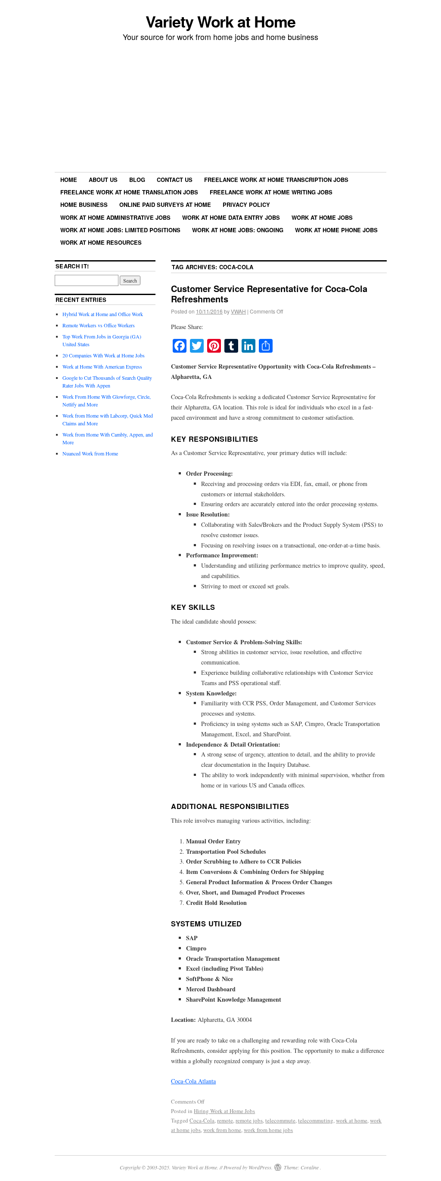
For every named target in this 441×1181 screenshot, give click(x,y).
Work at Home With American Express (102, 366)
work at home (351, 1120)
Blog (137, 179)
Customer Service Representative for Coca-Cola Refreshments (269, 293)
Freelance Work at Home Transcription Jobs (276, 179)
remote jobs (249, 1120)
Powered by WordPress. (248, 1167)
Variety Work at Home (220, 21)
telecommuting (315, 1120)
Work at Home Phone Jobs (336, 230)
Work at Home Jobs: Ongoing (237, 230)
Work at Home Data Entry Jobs (231, 217)
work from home (222, 1130)
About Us (103, 179)
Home (68, 179)
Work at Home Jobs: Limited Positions (120, 230)
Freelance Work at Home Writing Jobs (271, 192)
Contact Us (175, 179)
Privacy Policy (246, 204)
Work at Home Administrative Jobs (115, 217)
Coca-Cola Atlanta (193, 1081)
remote (225, 1120)
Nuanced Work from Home (90, 453)
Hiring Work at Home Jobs (224, 1111)
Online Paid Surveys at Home (165, 204)
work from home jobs (268, 1130)
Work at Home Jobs (322, 217)
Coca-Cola (201, 1120)
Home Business (84, 204)
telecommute (280, 1120)
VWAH (238, 311)
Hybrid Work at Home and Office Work (102, 314)
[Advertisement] (220, 108)
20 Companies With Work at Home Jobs (103, 355)
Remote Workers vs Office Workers (98, 325)
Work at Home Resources (101, 242)
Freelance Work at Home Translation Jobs (129, 192)
